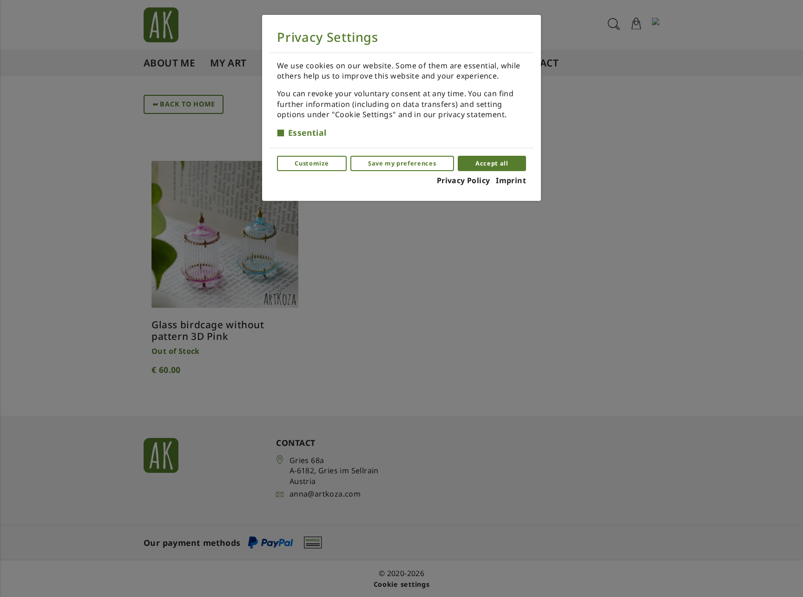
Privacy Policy (463, 180)
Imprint (511, 180)
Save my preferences (402, 163)
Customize (312, 163)
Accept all (491, 163)
